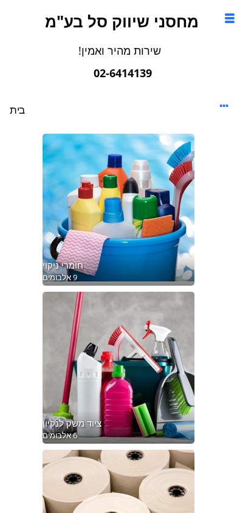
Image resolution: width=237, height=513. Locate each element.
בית (17, 110)
